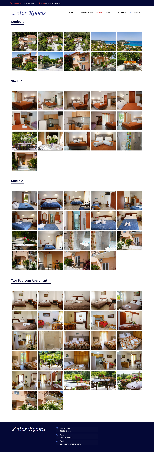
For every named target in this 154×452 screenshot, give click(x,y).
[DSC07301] (24, 400)
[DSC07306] (24, 260)
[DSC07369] (77, 240)
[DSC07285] (77, 380)
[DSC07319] (129, 141)
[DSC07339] (103, 141)
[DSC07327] (24, 100)
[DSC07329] (129, 120)
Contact (110, 12)
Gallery (99, 12)
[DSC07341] (50, 200)
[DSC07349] (24, 220)
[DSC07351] (50, 220)
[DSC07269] (24, 360)
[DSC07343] (77, 200)
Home (71, 12)
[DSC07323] (77, 120)
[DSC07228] (24, 300)
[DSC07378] (24, 161)
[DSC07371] (103, 240)
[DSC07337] (77, 141)
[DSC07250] (129, 320)
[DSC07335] (50, 141)
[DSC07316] (24, 120)
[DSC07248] (103, 320)
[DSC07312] (103, 100)
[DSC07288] (103, 380)
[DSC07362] (24, 200)
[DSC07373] (50, 260)
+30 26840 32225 (28, 3)
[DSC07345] (103, 200)
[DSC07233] (77, 300)
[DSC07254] (50, 340)
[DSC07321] (50, 120)
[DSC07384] (50, 400)
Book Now (122, 12)
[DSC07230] (50, 300)
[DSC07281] (50, 380)
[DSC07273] (77, 360)
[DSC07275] (103, 360)
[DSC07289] (129, 380)
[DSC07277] (129, 360)
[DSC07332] (24, 141)
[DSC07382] (103, 260)
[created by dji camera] (24, 41)
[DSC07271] (50, 360)
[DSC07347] (129, 200)
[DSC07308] (50, 100)
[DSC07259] (77, 340)
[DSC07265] (129, 340)
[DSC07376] (129, 61)
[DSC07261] (103, 340)
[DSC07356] (103, 220)
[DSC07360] (24, 240)
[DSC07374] (103, 61)
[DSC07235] (103, 300)
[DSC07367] (50, 240)
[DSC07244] (50, 320)
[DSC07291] (24, 61)
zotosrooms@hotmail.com (53, 3)
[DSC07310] (77, 100)
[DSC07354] (77, 220)
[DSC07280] (24, 380)
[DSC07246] (77, 320)
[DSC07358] (129, 220)
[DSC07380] (77, 260)
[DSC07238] (129, 300)
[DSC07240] (24, 320)
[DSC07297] (77, 61)
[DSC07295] (50, 61)
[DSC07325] (103, 120)
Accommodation (84, 12)
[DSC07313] (129, 100)
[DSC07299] (129, 240)
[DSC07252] (24, 340)
